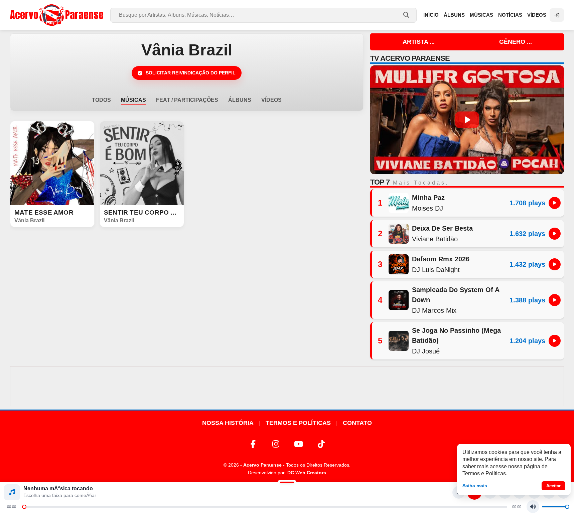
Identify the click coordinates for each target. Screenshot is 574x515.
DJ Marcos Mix (434, 310)
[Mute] (533, 506)
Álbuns (454, 15)
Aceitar (553, 485)
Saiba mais (474, 485)
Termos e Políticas (298, 423)
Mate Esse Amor (44, 212)
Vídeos (536, 15)
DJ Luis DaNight (436, 269)
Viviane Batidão (435, 239)
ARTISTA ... (419, 41)
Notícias (510, 15)
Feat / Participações (187, 100)
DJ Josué (426, 351)
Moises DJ (427, 208)
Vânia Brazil (29, 220)
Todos (101, 100)
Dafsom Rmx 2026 (440, 259)
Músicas (481, 15)
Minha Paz (428, 197)
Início (431, 15)
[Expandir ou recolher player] (287, 483)
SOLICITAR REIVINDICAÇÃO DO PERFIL (191, 72)
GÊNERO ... (515, 41)
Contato (357, 423)
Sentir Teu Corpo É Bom (142, 212)
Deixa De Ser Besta (442, 228)
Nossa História (228, 423)
